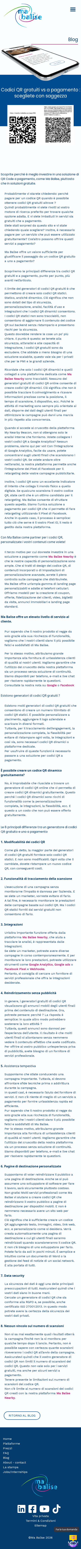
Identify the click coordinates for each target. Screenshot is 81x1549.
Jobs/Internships (15, 1472)
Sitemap (40, 1525)
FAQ (6, 1453)
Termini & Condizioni (41, 1521)
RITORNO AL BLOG (22, 1415)
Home (7, 1439)
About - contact (14, 1462)
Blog (6, 1458)
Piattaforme (11, 1443)
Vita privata (40, 1516)
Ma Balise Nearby (60, 556)
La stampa (10, 1467)
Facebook (67, 685)
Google (52, 685)
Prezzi (7, 1448)
